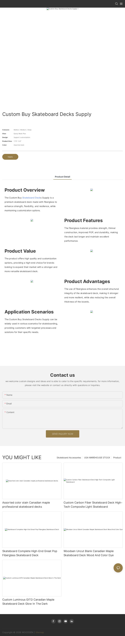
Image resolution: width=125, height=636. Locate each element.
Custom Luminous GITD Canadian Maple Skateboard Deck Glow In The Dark (28, 601)
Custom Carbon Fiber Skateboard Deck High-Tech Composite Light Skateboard (93, 504)
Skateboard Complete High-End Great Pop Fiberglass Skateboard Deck (29, 553)
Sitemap (40, 632)
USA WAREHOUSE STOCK (97, 457)
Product (117, 457)
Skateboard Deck (31, 197)
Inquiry (10, 157)
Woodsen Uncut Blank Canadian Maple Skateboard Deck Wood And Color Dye (89, 553)
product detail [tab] (62, 176)
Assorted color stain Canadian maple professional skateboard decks (26, 504)
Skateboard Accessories (69, 457)
